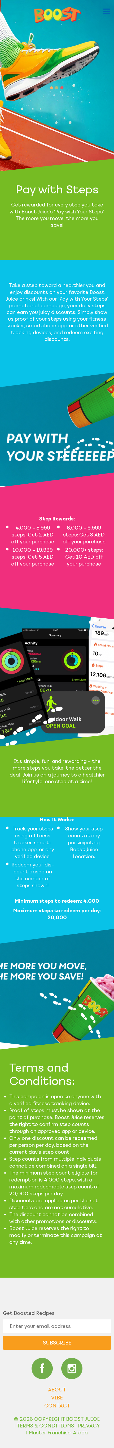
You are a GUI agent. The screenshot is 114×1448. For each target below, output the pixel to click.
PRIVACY (89, 1426)
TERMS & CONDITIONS (45, 1426)
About (57, 1390)
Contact (57, 1406)
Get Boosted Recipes (29, 1313)
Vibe (57, 1398)
